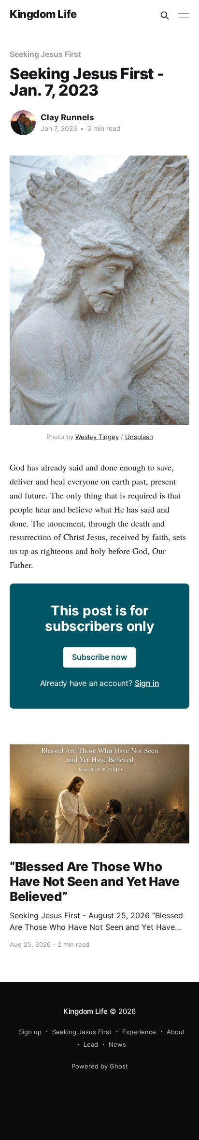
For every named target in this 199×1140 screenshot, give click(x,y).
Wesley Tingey (97, 437)
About (176, 1032)
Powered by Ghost (99, 1066)
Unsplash (139, 437)
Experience (139, 1032)
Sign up (30, 1032)
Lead (91, 1044)
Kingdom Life (43, 14)
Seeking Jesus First (45, 54)
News (117, 1044)
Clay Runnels (67, 117)
